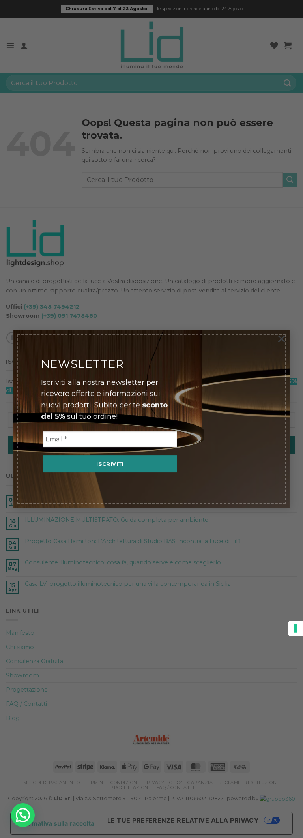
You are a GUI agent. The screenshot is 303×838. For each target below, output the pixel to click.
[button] (23, 815)
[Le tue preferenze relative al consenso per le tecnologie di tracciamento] (295, 628)
